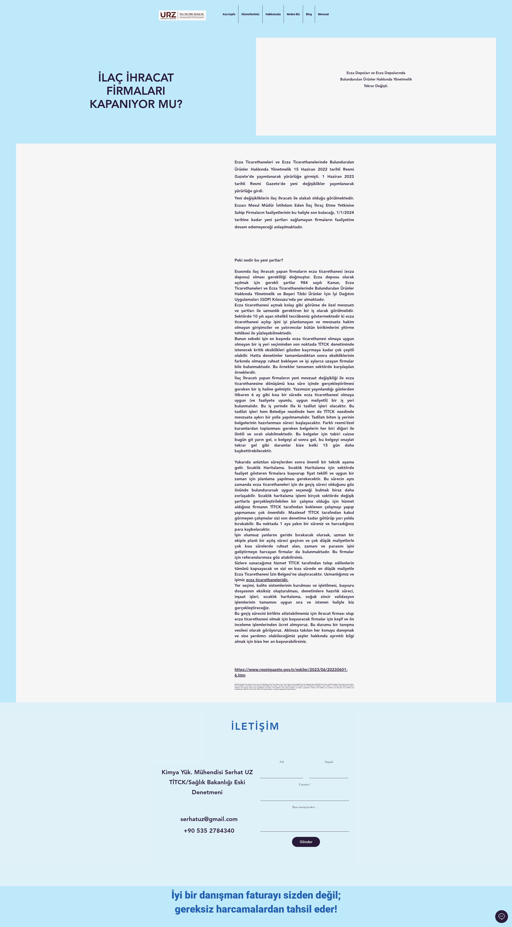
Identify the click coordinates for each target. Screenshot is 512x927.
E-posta (304, 784)
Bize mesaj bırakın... (304, 807)
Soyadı (329, 761)
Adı (282, 761)
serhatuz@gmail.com (209, 819)
